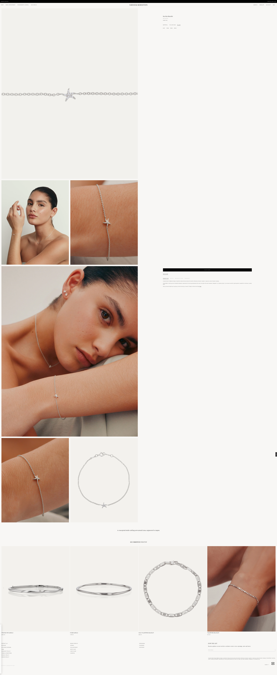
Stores (72, 645)
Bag (274, 4)
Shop (2, 4)
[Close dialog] (24, 626)
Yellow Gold (172, 24)
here (200, 286)
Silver (178, 24)
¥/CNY (266, 664)
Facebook (141, 645)
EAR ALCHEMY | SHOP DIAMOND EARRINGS (201, 1)
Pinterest (141, 647)
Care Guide (73, 651)
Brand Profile (74, 643)
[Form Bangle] (104, 589)
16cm (168, 28)
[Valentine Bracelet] (241, 589)
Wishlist (262, 4)
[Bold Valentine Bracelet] (173, 589)
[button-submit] (275, 650)
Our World (34, 4)
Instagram (142, 643)
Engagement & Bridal (23, 4)
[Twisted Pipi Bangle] (35, 589)
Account (268, 4)
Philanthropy (74, 647)
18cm (171, 28)
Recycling (73, 649)
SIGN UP (13, 640)
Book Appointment (10, 4)
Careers (72, 653)
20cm (175, 28)
